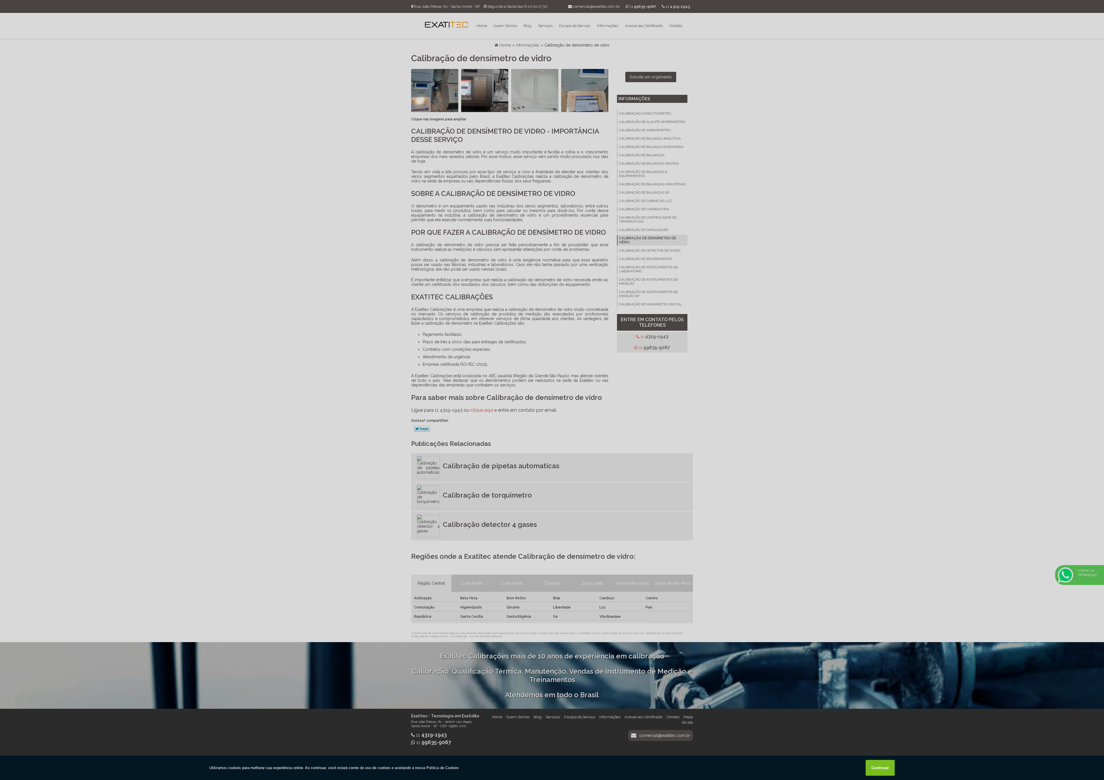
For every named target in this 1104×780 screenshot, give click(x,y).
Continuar (880, 768)
